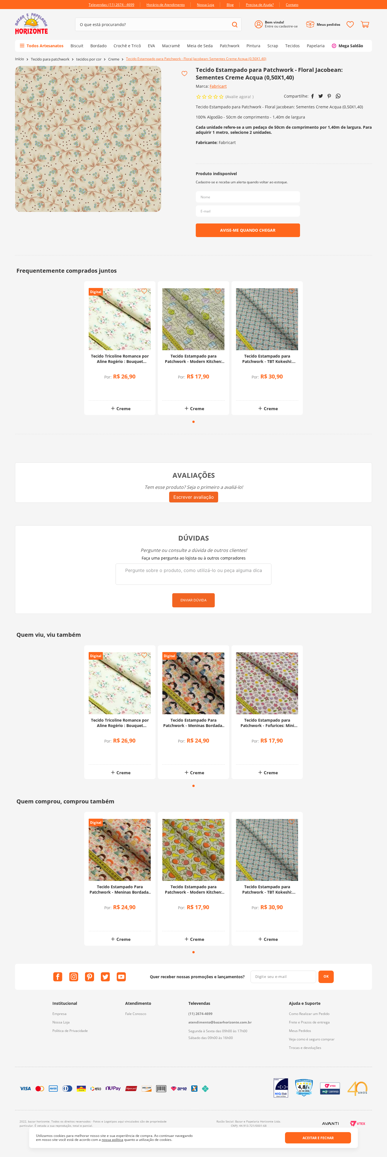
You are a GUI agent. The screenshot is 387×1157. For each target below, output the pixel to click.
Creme (113, 59)
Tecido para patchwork (50, 59)
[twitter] (320, 96)
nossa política (112, 1139)
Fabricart (218, 86)
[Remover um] (105, 391)
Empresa (59, 1013)
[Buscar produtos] (234, 24)
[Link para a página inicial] (19, 59)
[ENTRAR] (278, 24)
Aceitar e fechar (318, 1138)
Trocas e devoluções (305, 1047)
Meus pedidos (328, 24)
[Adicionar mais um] (105, 387)
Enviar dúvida (193, 600)
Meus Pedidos (300, 1030)
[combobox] (158, 24)
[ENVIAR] (248, 230)
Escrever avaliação (193, 497)
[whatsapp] (338, 96)
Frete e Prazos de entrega (309, 1022)
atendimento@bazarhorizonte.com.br (220, 1022)
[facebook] (312, 96)
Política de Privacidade (70, 1030)
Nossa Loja (61, 1022)
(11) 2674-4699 (200, 1013)
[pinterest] (329, 96)
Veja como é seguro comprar (312, 1039)
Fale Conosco (135, 1013)
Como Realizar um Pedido (309, 1013)
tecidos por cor (88, 59)
